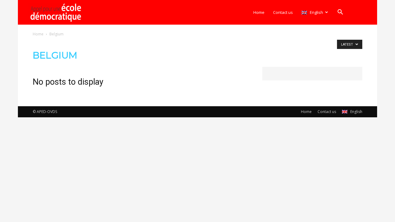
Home (258, 12)
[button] (340, 13)
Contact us (283, 12)
